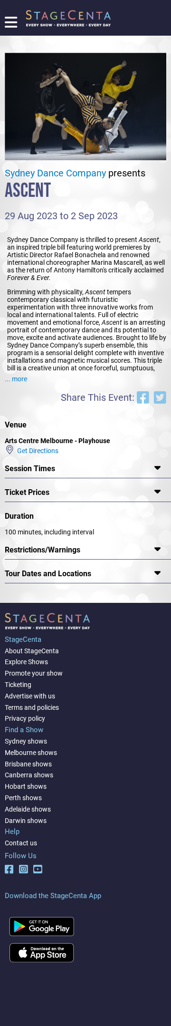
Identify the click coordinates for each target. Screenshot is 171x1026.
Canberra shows (29, 775)
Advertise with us (30, 696)
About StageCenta (32, 651)
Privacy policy (25, 718)
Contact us (21, 843)
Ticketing (18, 684)
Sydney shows (26, 741)
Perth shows (23, 798)
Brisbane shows (28, 764)
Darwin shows (26, 820)
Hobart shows (26, 786)
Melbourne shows (31, 752)
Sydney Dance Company (55, 173)
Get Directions (36, 451)
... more (16, 379)
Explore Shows (26, 662)
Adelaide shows (28, 809)
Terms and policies (32, 707)
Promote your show (34, 673)
